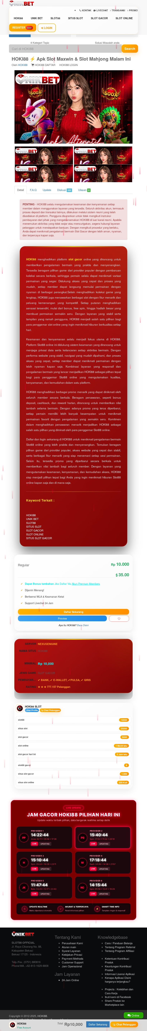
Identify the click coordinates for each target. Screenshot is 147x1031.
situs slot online (72, 782)
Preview (62, 618)
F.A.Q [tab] (33, 190)
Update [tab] (47, 190)
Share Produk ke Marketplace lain (115, 1002)
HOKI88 (18, 18)
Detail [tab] (20, 190)
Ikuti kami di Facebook (118, 997)
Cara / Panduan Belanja (118, 943)
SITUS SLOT (75, 18)
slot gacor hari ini (72, 754)
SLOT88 (55, 18)
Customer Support (72, 962)
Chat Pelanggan (51, 710)
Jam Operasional (72, 966)
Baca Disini (83, 625)
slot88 (72, 720)
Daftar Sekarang (73, 612)
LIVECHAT (102, 10)
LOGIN (47, 28)
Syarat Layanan (71, 951)
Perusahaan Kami (72, 943)
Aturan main (69, 947)
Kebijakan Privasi (72, 954)
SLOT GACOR (99, 18)
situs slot (72, 728)
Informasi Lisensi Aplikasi (120, 974)
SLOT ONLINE (124, 18)
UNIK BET (37, 18)
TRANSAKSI (118, 10)
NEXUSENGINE (48, 644)
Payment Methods (72, 958)
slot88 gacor (72, 765)
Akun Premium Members (86, 583)
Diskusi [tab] (64, 190)
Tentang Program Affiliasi (119, 951)
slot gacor (75, 259)
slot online (72, 745)
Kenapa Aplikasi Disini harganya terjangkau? (118, 979)
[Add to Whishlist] (119, 619)
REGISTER (22, 27)
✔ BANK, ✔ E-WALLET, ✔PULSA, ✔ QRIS (64, 680)
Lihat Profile (32, 710)
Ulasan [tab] (83, 190)
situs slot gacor (72, 773)
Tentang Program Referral (120, 947)
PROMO (133, 10)
